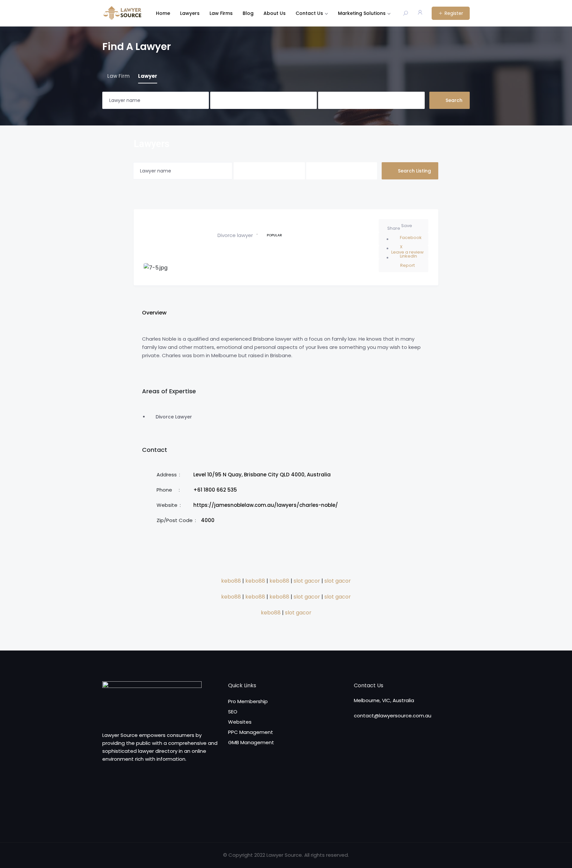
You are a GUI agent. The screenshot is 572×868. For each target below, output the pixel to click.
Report (407, 265)
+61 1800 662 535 (215, 489)
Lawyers (190, 13)
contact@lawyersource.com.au (392, 715)
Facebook (411, 237)
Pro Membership (248, 701)
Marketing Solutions (362, 13)
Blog (248, 13)
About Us (274, 13)
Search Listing (414, 171)
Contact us (309, 13)
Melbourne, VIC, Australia (384, 700)
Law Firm (118, 75)
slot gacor (307, 581)
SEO (232, 711)
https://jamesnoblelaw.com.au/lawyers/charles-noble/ (265, 505)
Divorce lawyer (235, 235)
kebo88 (231, 581)
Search (454, 100)
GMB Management (251, 742)
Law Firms (221, 13)
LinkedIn (408, 256)
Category (221, 100)
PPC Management (250, 732)
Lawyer (147, 75)
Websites (240, 721)
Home (163, 13)
